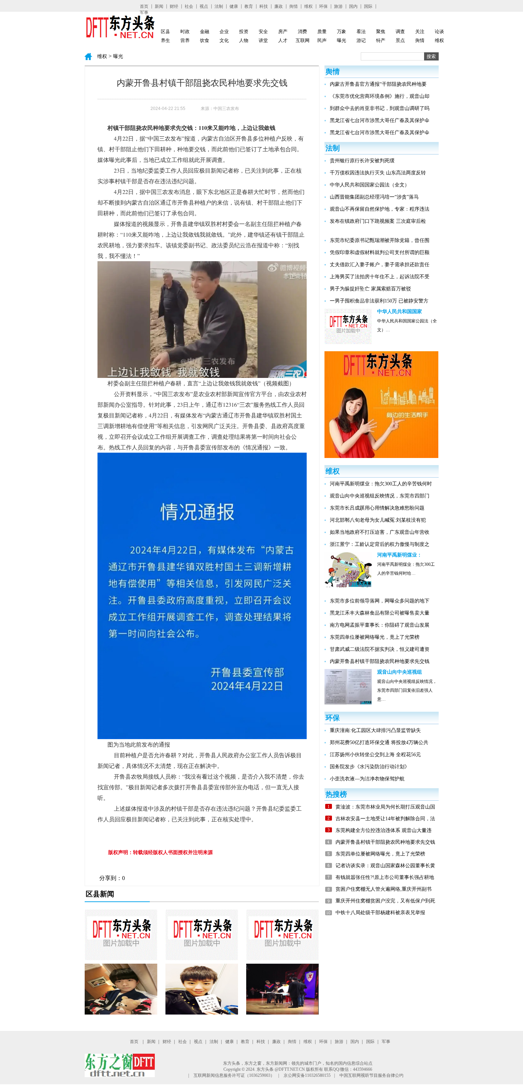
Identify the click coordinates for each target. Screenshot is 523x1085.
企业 (224, 31)
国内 (353, 6)
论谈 (439, 31)
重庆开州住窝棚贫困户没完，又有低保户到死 (385, 901)
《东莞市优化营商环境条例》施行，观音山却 (379, 96)
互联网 (303, 40)
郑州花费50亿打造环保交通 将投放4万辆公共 (379, 742)
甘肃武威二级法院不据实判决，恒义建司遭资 (379, 649)
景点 (400, 40)
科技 (263, 6)
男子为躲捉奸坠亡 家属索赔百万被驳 (370, 288)
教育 (248, 6)
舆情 (293, 6)
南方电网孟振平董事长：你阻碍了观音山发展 (379, 625)
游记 (361, 40)
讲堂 (263, 40)
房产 (282, 31)
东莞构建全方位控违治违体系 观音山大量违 (384, 830)
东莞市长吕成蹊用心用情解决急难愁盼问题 (377, 508)
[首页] (120, 37)
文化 (224, 40)
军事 (144, 12)
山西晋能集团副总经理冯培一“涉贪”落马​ (374, 197)
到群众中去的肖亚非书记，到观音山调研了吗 (379, 108)
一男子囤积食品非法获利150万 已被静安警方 (379, 301)
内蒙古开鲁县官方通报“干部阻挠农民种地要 (378, 84)
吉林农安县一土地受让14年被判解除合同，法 (385, 818)
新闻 (159, 6)
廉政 (278, 6)
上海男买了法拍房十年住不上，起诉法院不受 (379, 276)
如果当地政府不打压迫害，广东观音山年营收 (379, 532)
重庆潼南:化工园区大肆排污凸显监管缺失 (375, 730)
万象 (341, 31)
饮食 (204, 40)
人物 (243, 40)
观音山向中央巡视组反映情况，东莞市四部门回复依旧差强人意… (407, 683)
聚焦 (380, 31)
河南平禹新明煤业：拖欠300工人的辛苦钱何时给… (406, 566)
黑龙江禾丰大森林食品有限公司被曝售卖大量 (379, 613)
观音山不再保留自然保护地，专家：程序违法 (379, 209)
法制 (219, 6)
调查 (400, 31)
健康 (233, 6)
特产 (380, 40)
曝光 (341, 40)
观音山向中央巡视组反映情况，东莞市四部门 (379, 496)
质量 (322, 31)
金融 (204, 31)
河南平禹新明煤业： (399, 555)
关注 (419, 31)
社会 (189, 6)
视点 (204, 6)
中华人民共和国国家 (399, 311)
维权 (308, 6)
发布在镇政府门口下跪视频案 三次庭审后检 (378, 221)
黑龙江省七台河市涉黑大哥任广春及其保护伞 (379, 120)
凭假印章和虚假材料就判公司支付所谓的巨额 (379, 252)
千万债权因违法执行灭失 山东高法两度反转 (378, 172)
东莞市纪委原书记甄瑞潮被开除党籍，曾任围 (379, 240)
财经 (174, 6)
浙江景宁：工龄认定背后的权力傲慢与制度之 (379, 544)
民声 (322, 40)
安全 (263, 31)
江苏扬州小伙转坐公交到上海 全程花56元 (375, 754)
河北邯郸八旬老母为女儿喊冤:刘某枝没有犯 (378, 520)
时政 (185, 31)
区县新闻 (100, 894)
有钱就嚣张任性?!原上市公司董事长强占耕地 (385, 877)
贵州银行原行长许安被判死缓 (362, 160)
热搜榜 (336, 794)
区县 (165, 31)
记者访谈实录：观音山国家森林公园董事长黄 (385, 865)
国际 (368, 6)
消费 (302, 31)
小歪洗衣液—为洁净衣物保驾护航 (367, 778)
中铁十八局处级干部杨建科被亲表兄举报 (380, 912)
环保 (323, 6)
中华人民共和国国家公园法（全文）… (407, 322)
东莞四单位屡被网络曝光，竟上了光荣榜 (374, 637)
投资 (243, 31)
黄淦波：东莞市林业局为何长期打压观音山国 (385, 807)
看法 (361, 31)
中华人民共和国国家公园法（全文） (370, 185)
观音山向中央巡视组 (399, 672)
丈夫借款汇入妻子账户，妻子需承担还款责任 (379, 264)
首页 (144, 6)
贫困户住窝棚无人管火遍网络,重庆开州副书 (384, 889)
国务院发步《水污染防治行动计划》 (370, 766)
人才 (282, 40)
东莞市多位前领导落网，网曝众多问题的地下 (379, 601)
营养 (185, 40)
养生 (165, 40)
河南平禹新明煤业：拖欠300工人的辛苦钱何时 (381, 483)
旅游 (338, 6)
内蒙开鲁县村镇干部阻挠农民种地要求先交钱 (379, 661)
